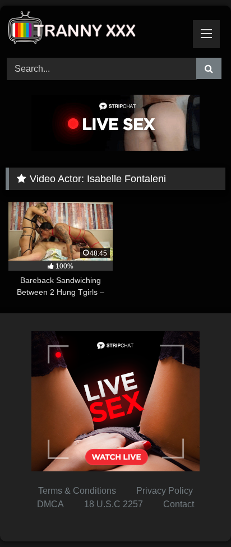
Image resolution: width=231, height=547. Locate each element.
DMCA (50, 504)
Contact (178, 504)
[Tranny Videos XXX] (95, 30)
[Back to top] (196, 514)
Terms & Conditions (77, 490)
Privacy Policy (164, 490)
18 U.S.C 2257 (113, 504)
